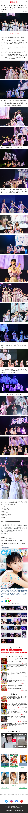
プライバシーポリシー (20, 806)
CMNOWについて (6, 806)
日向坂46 (17, 652)
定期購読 (5, 767)
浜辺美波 (12, 652)
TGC (21, 652)
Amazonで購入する (5, 598)
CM (7, 650)
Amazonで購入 (14, 767)
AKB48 (14, 650)
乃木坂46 (19, 650)
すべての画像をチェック (14, 33)
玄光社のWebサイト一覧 (11, 807)
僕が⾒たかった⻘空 (5, 652)
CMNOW (3, 650)
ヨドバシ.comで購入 (4, 787)
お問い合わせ (13, 806)
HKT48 (25, 652)
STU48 (10, 650)
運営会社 (18, 807)
